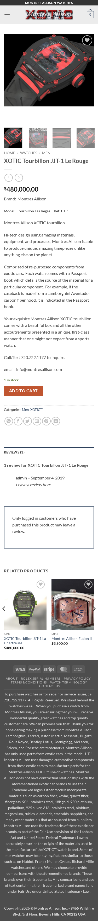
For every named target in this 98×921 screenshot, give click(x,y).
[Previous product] (19, 178)
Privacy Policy (77, 678)
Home (9, 153)
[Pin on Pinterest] (46, 421)
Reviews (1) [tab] (14, 452)
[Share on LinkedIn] (55, 421)
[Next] (94, 619)
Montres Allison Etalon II (71, 638)
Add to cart (23, 390)
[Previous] (4, 619)
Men (46, 153)
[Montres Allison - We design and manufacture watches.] (49, 14)
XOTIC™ (36, 410)
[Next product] (8, 178)
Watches (28, 153)
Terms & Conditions (29, 682)
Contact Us (49, 686)
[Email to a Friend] (37, 421)
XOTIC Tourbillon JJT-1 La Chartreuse (25, 640)
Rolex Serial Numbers (41, 678)
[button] (7, 14)
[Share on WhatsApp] (8, 421)
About (12, 678)
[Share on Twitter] (27, 421)
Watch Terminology (68, 682)
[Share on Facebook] (18, 421)
